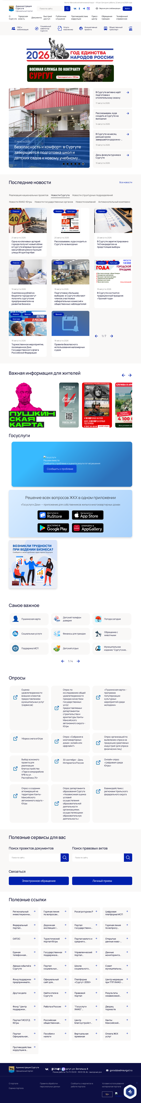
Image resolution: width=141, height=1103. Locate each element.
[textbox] (50, 8)
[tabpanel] (49, 128)
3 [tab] (71, 164)
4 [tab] (75, 164)
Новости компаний (86, 201)
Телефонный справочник (122, 17)
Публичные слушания (61, 17)
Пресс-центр (95, 17)
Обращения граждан (107, 17)
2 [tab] (67, 164)
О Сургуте (13, 17)
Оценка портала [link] (16, 1088)
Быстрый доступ (48, 17)
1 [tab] (63, 164)
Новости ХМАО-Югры (20, 201)
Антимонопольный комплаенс (114, 201)
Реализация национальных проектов (28, 195)
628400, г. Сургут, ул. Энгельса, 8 (70, 1068)
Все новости (125, 182)
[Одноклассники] (79, 8)
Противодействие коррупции (79, 17)
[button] (96, 336)
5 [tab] (79, 164)
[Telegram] (83, 8)
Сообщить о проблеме (60, 468)
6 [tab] (83, 164)
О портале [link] (13, 1083)
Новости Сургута (60, 195)
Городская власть (23, 17)
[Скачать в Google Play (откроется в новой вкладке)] (53, 528)
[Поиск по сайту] (67, 8)
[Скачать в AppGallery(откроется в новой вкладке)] (88, 528)
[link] (20, 28)
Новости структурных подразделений (92, 195)
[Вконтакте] (75, 8)
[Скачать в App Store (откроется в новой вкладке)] (88, 515)
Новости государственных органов (54, 201)
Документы (36, 17)
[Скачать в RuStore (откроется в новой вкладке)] (53, 515)
